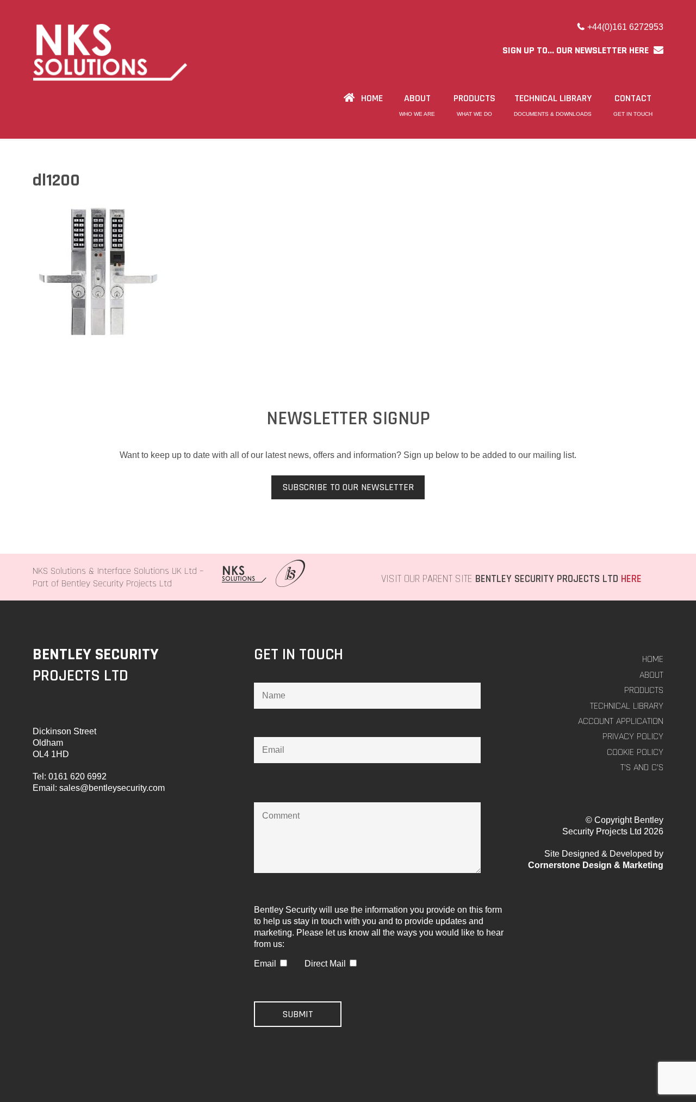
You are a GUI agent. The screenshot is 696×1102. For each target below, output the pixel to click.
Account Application (620, 721)
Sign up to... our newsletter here (576, 50)
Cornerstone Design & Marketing (595, 865)
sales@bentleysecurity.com (112, 788)
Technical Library (626, 705)
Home (652, 659)
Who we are (417, 114)
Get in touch (632, 114)
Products (643, 690)
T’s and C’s (641, 767)
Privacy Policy (632, 736)
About (651, 674)
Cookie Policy (635, 752)
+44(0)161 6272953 (625, 27)
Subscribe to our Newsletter (348, 487)
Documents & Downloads (553, 114)
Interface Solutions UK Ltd (147, 571)
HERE (631, 579)
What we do (474, 114)
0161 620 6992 (77, 776)
